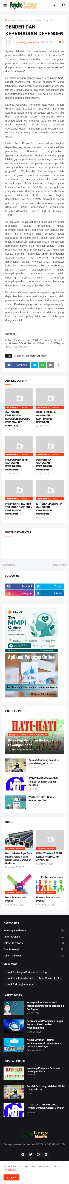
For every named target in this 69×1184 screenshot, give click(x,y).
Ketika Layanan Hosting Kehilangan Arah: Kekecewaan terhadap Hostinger (44, 1043)
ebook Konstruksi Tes (49, 978)
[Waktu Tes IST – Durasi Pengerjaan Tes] (15, 802)
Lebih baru (9, 564)
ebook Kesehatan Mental (19, 978)
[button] (5, 5)
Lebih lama (59, 564)
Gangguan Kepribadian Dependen (36, 20)
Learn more (10, 1169)
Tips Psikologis (34, 949)
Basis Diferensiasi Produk (15, 899)
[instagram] (38, 1155)
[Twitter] (34, 365)
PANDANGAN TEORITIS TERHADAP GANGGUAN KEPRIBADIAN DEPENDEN (18, 508)
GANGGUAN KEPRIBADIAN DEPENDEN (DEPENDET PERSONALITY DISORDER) (18, 419)
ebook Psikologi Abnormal (20, 984)
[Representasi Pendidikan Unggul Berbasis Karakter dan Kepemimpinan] (14, 1026)
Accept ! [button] (11, 1177)
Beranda (10, 20)
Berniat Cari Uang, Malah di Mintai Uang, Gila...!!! (43, 762)
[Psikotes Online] (31, 651)
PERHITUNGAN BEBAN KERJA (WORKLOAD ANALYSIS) (49, 856)
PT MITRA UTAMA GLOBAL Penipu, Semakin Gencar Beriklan (43, 781)
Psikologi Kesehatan (34, 930)
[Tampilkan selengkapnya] (58, 365)
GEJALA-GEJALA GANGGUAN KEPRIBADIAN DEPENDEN (46, 417)
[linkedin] (46, 1155)
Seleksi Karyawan (34, 943)
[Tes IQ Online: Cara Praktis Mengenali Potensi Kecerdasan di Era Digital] (14, 1008)
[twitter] (31, 1155)
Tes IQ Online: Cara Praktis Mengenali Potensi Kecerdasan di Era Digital (46, 1006)
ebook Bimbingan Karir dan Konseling (26, 972)
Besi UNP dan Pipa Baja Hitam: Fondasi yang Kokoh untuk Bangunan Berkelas (18, 858)
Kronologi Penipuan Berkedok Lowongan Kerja (43, 1070)
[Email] (50, 365)
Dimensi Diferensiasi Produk (48, 899)
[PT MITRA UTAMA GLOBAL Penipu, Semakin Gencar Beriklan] (15, 784)
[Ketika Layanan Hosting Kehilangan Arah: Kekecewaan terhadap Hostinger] (14, 1045)
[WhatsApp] (42, 365)
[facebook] (23, 1155)
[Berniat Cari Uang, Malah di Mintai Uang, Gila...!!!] (15, 765)
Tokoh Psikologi (34, 955)
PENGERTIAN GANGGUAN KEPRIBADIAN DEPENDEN (44, 464)
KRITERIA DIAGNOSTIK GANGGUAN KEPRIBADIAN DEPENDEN (49, 508)
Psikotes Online (34, 936)
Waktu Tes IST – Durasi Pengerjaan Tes (41, 799)
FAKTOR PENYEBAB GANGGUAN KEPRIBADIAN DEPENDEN (16, 464)
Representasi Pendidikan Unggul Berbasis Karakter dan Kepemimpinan (45, 1024)
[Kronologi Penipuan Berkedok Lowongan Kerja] (14, 1073)
